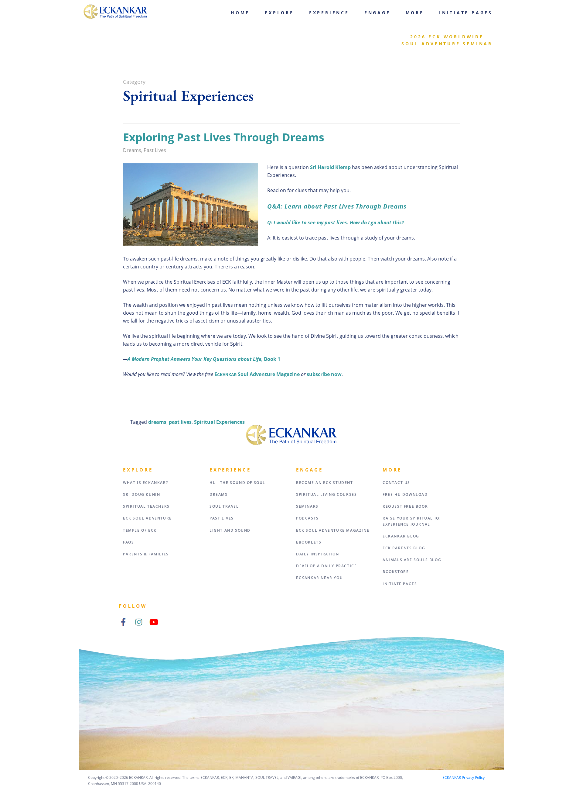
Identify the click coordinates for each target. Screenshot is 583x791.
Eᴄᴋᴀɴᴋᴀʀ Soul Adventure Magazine (257, 374)
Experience (329, 13)
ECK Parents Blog (404, 548)
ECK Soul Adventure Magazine (332, 530)
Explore (279, 13)
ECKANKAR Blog (401, 536)
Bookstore (396, 571)
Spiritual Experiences (219, 422)
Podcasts (307, 518)
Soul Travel (224, 506)
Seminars (307, 506)
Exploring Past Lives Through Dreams (223, 137)
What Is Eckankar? (145, 482)
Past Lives (155, 150)
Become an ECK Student (324, 482)
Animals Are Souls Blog (412, 559)
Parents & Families (146, 554)
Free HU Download (405, 494)
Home (240, 13)
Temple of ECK (140, 530)
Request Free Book (405, 506)
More (415, 13)
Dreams (132, 150)
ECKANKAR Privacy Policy (463, 777)
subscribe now (324, 374)
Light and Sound (230, 530)
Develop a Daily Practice (326, 565)
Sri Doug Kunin (141, 494)
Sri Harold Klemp (330, 167)
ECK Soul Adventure (147, 518)
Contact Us (396, 482)
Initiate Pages (466, 13)
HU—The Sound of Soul (237, 482)
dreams (157, 422)
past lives (180, 422)
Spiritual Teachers (146, 506)
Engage (377, 13)
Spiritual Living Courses (326, 494)
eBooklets (308, 542)
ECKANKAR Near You (319, 577)
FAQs (128, 542)
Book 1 (204, 359)
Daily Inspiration (317, 554)
